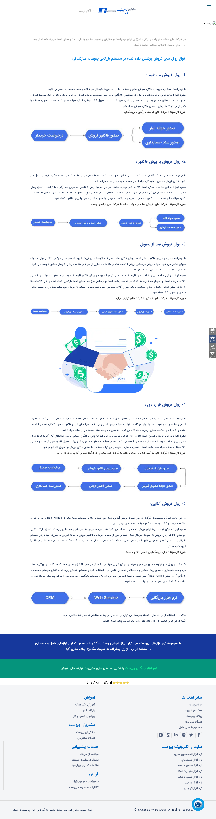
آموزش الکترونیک (85, 705)
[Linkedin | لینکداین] (176, 735)
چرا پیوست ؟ (194, 705)
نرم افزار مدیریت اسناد (189, 771)
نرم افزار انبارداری (192, 788)
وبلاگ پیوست (194, 716)
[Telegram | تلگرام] (183, 735)
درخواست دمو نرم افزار (86, 781)
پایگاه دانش (88, 710)
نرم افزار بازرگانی (49, 26)
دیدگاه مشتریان (86, 738)
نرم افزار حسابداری (191, 760)
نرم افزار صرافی (193, 782)
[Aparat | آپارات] (160, 735)
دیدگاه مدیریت (193, 722)
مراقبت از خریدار (89, 754)
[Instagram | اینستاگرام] (168, 735)
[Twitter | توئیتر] (191, 735)
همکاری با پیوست (192, 710)
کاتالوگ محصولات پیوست (84, 787)
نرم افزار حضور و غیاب (190, 777)
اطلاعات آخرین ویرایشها (85, 765)
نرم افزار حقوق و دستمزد (188, 765)
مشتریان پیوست (85, 732)
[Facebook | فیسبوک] (198, 735)
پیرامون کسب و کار (84, 716)
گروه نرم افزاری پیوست (68, 26)
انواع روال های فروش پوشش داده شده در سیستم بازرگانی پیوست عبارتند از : (129, 59)
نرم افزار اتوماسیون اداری (188, 754)
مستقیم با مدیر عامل (190, 727)
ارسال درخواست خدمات (85, 760)
